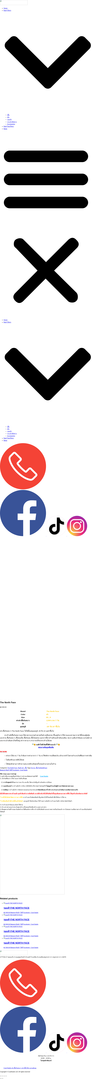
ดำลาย (33, 768)
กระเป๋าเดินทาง (12, 122)
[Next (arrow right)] (2, 1078)
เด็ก (8, 117)
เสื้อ (8, 115)
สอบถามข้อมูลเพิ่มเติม (46, 747)
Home (5, 8)
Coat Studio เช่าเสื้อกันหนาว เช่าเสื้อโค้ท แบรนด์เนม (20, 1068)
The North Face (12, 768)
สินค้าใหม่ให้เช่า (9, 126)
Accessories (11, 124)
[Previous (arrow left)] (0, 1078)
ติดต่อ (5, 129)
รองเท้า (9, 119)
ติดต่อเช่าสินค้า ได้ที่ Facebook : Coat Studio (24, 912)
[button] (46, 224)
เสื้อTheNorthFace (41, 768)
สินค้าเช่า (21, 768)
